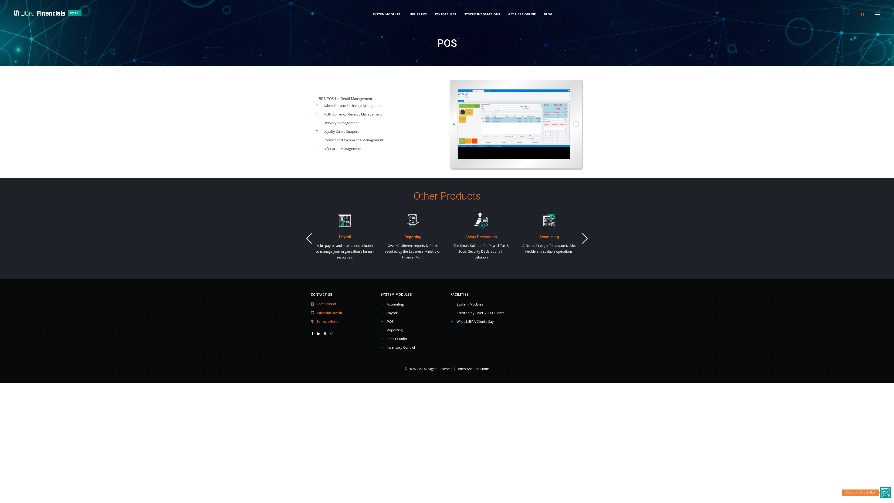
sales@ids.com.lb (329, 313)
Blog (548, 14)
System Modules (386, 14)
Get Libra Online (522, 14)
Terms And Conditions (473, 369)
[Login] (863, 15)
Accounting (395, 304)
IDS (419, 369)
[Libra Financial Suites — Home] (39, 13)
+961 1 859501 (326, 304)
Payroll (392, 312)
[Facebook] (312, 333)
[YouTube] (325, 333)
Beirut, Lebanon (328, 321)
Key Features (445, 14)
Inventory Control (401, 347)
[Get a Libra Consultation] (885, 492)
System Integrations (482, 14)
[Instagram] (331, 333)
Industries (418, 14)
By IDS (74, 13)
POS (390, 321)
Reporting (395, 330)
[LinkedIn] (318, 333)
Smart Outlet (397, 338)
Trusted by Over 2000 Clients (481, 312)
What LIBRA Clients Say (475, 321)
